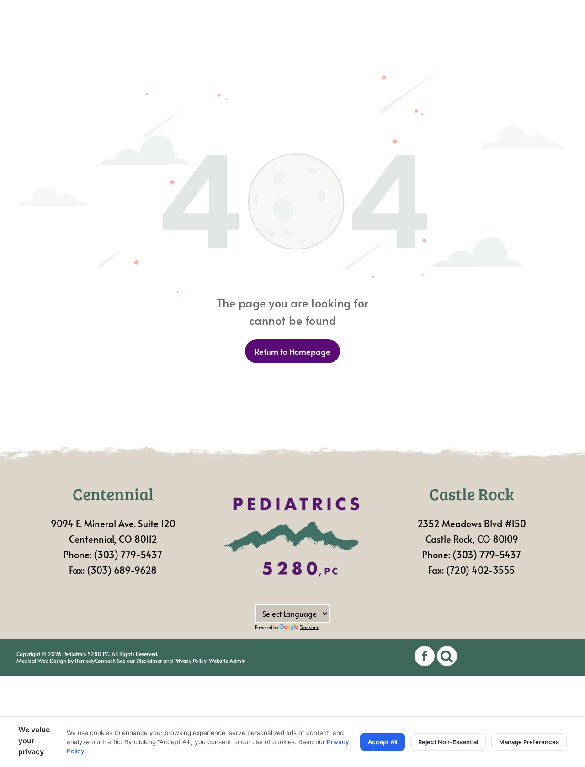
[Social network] (447, 657)
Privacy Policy (190, 660)
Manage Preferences (529, 742)
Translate (309, 627)
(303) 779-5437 (128, 554)
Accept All (382, 742)
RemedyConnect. (95, 660)
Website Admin (227, 660)
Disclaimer (149, 660)
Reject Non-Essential (448, 742)
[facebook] (425, 657)
